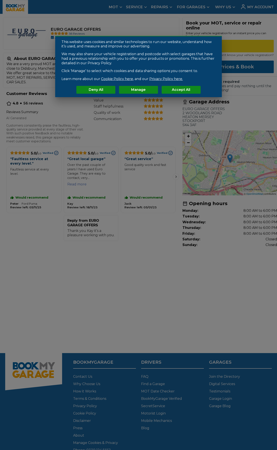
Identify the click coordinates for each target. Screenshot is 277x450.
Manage (138, 90)
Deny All (96, 90)
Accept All (181, 90)
